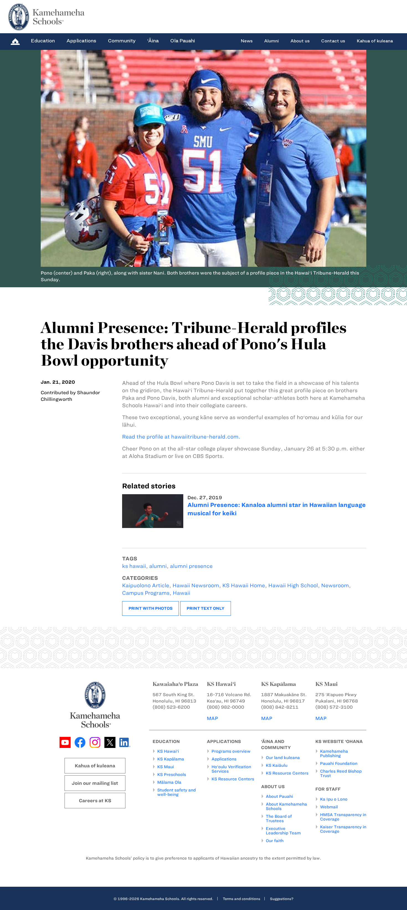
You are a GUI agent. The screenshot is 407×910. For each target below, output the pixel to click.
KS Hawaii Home (243, 585)
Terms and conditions (241, 899)
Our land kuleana (283, 757)
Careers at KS (95, 800)
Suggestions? (281, 899)
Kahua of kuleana (375, 41)
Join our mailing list (95, 783)
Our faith (275, 841)
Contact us (333, 41)
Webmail (329, 807)
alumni (158, 566)
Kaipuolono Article (145, 585)
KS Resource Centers (233, 779)
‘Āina (153, 40)
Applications (81, 40)
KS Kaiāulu (276, 765)
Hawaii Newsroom (195, 585)
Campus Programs (145, 593)
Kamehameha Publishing (334, 753)
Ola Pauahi (182, 40)
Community (122, 40)
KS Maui (165, 767)
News (247, 41)
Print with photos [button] (150, 608)
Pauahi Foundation (338, 763)
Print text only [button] (206, 608)
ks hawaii (134, 566)
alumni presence (191, 566)
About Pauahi (279, 796)
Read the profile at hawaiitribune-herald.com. (181, 437)
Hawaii (181, 593)
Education (43, 40)
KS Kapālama (170, 759)
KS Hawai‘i (168, 751)
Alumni (271, 41)
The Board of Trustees (279, 818)
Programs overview (231, 751)
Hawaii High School (293, 585)
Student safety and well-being (176, 792)
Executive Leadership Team (283, 830)
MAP (212, 718)
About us (300, 41)
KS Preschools (171, 774)
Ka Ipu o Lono (333, 799)
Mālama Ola (169, 782)
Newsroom (335, 585)
